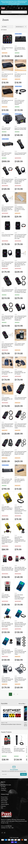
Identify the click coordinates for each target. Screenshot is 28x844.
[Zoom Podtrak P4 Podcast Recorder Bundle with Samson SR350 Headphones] (7, 669)
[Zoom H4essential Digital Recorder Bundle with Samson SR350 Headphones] (20, 307)
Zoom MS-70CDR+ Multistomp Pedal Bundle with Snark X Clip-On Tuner (7, 652)
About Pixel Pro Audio (6, 784)
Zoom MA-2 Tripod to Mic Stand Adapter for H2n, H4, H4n (20, 480)
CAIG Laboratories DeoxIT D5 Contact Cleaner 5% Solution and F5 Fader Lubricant (7, 750)
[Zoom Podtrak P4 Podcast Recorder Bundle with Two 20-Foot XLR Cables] (20, 669)
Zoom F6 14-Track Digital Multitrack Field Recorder (20, 128)
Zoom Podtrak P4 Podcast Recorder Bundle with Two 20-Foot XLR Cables (20, 679)
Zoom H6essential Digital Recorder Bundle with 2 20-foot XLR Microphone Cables (7, 426)
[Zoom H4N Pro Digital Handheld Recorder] (20, 335)
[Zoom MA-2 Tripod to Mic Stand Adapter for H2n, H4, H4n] (20, 470)
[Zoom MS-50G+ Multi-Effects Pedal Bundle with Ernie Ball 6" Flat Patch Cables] (20, 558)
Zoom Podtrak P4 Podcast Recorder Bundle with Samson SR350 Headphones (7, 679)
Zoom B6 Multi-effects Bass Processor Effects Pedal (20, 49)
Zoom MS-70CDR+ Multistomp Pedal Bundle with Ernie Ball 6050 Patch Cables (7, 624)
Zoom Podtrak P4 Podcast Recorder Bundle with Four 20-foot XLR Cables (20, 652)
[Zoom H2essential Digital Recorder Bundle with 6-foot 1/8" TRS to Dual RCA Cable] (20, 225)
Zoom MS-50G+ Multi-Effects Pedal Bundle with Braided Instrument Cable (7, 569)
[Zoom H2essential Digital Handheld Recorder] (7, 225)
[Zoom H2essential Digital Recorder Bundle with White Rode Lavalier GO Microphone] (20, 253)
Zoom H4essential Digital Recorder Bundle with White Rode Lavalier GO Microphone (7, 345)
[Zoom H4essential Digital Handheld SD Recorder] (7, 281)
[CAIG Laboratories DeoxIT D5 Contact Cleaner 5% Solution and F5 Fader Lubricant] (7, 740)
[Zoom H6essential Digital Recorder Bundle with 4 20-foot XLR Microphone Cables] (20, 415)
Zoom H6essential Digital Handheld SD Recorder (20, 398)
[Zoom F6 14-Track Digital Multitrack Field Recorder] (20, 119)
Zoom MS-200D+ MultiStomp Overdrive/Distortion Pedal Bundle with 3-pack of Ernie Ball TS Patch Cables (7, 540)
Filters (5, 26)
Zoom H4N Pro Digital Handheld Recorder (20, 344)
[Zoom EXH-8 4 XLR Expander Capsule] (7, 119)
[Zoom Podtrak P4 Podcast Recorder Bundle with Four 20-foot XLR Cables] (20, 641)
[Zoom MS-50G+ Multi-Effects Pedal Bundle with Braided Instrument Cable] (7, 558)
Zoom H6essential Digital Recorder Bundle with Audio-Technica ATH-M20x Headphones (7, 453)
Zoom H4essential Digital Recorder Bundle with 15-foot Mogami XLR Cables (20, 291)
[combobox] (14, 12)
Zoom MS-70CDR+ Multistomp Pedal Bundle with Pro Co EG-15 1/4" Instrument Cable (20, 624)
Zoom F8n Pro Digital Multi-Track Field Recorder (6, 154)
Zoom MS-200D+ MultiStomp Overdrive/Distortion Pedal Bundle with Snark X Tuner (20, 539)
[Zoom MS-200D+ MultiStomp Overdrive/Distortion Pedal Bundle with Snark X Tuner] (20, 528)
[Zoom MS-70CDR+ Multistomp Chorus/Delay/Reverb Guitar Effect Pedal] (20, 586)
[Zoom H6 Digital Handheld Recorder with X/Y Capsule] (7, 362)
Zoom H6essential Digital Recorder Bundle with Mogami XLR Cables (20, 453)
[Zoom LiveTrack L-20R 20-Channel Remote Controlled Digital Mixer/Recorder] (7, 470)
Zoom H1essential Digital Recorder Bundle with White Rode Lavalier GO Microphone (7, 209)
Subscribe (23, 774)
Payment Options (5, 804)
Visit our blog (22, 703)
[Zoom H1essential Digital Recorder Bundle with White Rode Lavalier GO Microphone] (7, 198)
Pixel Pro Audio (15, 837)
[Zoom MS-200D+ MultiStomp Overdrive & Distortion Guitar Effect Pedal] (7, 498)
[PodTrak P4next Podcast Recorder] (7, 39)
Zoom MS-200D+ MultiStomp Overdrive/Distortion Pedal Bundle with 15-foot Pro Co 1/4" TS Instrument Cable (20, 510)
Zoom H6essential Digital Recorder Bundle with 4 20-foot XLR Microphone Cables (20, 426)
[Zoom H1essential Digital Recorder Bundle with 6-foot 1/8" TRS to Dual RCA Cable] (7, 170)
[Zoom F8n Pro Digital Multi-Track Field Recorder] (7, 144)
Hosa (3, 746)
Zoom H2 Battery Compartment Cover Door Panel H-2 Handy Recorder (20, 209)
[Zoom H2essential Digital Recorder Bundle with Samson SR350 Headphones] (7, 253)
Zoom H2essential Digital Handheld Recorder (7, 235)
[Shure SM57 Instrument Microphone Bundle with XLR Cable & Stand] (19, 740)
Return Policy (4, 800)
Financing (3, 806)
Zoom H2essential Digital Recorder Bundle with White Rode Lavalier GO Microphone (20, 264)
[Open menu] (25, 8)
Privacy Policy (4, 797)
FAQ (2, 808)
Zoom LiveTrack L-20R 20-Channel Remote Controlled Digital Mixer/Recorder (7, 481)
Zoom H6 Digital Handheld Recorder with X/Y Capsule (7, 373)
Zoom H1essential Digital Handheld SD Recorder (20, 153)
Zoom (3, 46)
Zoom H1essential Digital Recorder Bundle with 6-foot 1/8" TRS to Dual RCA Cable (7, 181)
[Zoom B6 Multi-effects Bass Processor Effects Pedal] (20, 39)
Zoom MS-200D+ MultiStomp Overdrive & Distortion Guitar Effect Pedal (7, 508)
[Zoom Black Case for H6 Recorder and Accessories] (7, 65)
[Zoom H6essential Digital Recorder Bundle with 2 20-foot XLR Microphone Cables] (7, 415)
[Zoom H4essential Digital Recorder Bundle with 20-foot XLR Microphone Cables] (7, 307)
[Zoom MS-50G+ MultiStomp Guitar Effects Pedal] (7, 586)
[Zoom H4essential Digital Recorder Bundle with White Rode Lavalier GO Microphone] (7, 335)
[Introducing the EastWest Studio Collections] (12, 713)
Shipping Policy (4, 799)
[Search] (25, 12)
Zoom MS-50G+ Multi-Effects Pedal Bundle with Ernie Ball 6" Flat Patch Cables (20, 569)
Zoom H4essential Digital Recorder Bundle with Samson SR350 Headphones (20, 318)
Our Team (3, 786)
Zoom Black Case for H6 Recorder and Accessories (7, 75)
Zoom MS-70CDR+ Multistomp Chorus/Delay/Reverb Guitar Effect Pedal (19, 597)
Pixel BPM (3, 790)
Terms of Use (4, 802)
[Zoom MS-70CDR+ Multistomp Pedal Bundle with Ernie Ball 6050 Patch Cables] (7, 614)
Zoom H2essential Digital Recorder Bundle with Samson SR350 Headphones (7, 264)
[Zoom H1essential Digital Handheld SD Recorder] (20, 144)
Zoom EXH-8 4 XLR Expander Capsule (6, 128)
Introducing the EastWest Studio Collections (11, 724)
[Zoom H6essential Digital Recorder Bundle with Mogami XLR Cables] (20, 443)
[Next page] (17, 694)
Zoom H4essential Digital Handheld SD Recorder (7, 290)
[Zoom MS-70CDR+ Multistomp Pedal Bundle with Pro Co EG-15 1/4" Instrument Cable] (20, 614)
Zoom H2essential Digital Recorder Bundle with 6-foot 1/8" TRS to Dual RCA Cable (20, 236)
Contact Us (3, 788)
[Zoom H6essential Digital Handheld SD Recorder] (20, 389)
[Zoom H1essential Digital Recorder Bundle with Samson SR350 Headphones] (20, 170)
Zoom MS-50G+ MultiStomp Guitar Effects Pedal (6, 596)
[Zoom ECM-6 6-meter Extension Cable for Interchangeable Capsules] (20, 91)
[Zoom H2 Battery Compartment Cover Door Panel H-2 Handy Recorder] (20, 198)
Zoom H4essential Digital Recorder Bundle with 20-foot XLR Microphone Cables (7, 318)
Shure (15, 746)
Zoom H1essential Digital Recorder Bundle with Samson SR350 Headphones (20, 181)
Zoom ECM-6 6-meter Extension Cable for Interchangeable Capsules (19, 102)
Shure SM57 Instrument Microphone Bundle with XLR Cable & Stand (19, 750)
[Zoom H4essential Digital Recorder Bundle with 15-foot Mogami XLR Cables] (20, 281)
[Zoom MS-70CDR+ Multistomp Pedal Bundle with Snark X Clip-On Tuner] (7, 641)
